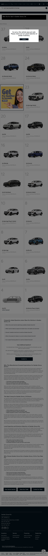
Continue (24, 39)
